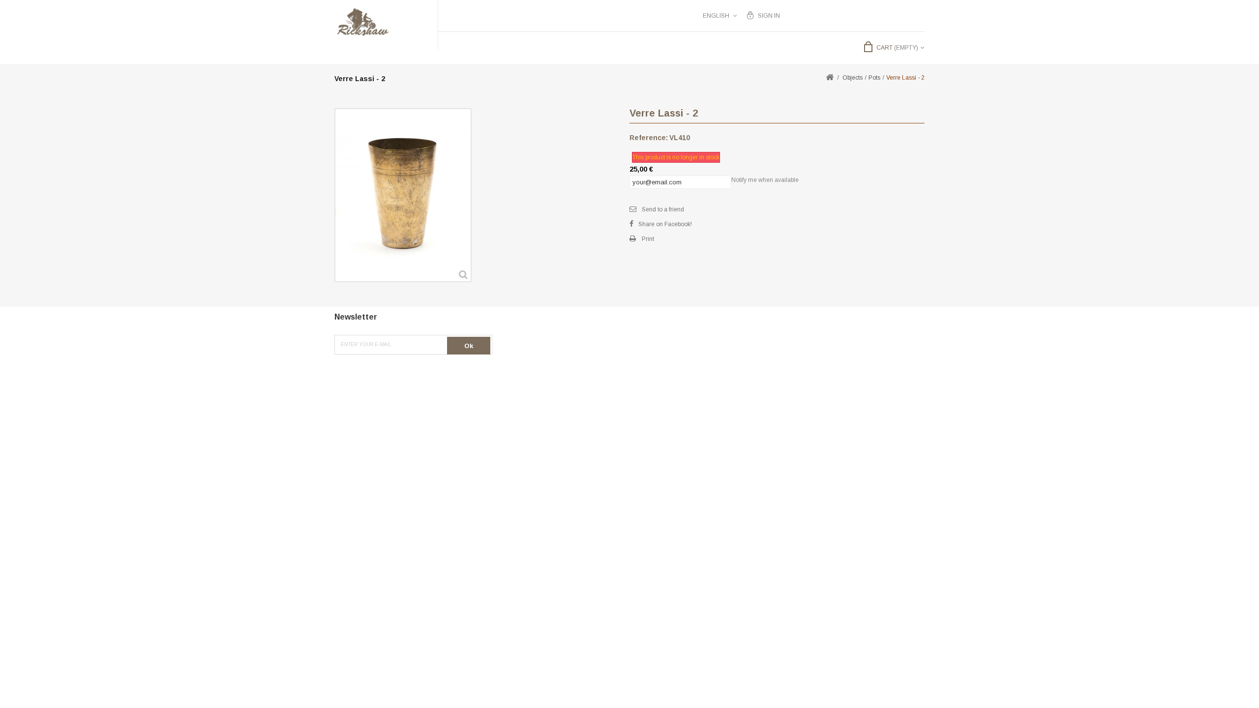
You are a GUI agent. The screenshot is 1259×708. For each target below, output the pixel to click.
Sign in (769, 15)
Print (648, 239)
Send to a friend (663, 209)
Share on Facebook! (665, 224)
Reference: (649, 138)
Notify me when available (765, 180)
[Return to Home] (830, 78)
